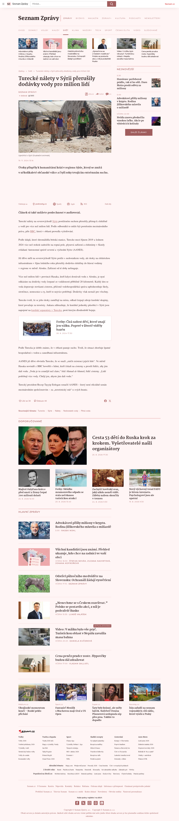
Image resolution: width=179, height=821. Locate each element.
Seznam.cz (170, 4)
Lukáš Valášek (78, 614)
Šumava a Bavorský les (122, 748)
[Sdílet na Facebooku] (105, 400)
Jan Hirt (45, 748)
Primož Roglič (47, 755)
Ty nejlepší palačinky (97, 741)
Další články (139, 132)
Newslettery (102, 791)
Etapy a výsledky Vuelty (50, 744)
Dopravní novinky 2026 (146, 748)
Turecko (41, 411)
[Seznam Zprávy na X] (83, 803)
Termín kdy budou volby (26, 751)
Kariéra (51, 786)
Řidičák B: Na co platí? (146, 751)
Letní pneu (97, 774)
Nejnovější (125, 69)
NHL (68, 759)
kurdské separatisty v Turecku (46, 310)
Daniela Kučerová (81, 641)
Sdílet (101, 94)
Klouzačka (96, 769)
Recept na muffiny (96, 744)
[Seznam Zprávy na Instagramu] (89, 803)
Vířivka (131, 769)
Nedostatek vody (70, 411)
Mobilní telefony (60, 774)
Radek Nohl (68, 530)
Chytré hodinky (127, 774)
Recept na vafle (95, 755)
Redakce (77, 786)
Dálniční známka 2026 (145, 744)
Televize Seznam (60, 791)
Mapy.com (69, 765)
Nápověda (59, 786)
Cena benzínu (103, 765)
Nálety (58, 411)
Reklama (85, 786)
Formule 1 (69, 755)
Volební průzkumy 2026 (26, 744)
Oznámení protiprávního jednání (137, 786)
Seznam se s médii (76, 791)
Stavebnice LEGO (73, 774)
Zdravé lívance (95, 748)
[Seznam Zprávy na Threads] (96, 803)
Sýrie (55, 221)
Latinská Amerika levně (122, 755)
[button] (27, 43)
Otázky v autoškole (144, 755)
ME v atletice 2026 (72, 751)
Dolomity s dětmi (120, 759)
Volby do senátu (23, 755)
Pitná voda (85, 411)
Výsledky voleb (23, 748)
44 (110, 94)
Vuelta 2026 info (47, 741)
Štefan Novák (77, 561)
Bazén (59, 769)
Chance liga (70, 741)
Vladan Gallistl (79, 664)
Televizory (116, 774)
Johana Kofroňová (67, 563)
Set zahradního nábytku (109, 769)
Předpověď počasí (80, 765)
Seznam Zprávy (27, 92)
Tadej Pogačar (47, 751)
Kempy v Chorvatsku (121, 741)
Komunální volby (24, 759)
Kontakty (68, 786)
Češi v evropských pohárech (118, 765)
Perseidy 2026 (92, 765)
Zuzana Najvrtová (98, 561)
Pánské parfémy (139, 774)
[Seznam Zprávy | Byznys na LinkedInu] (102, 803)
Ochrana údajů (96, 786)
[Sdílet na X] (110, 400)
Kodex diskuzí (90, 791)
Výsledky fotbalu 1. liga (74, 744)
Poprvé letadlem (119, 744)
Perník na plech (95, 759)
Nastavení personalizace (132, 791)
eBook (91, 94)
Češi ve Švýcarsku (120, 751)
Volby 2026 (22, 741)
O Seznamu (41, 786)
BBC (32, 231)
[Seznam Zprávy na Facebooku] (77, 803)
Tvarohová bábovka (96, 751)
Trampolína (79, 769)
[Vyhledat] (111, 4)
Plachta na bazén (68, 769)
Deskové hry (107, 774)
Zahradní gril (123, 769)
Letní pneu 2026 (143, 741)
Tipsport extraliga (72, 748)
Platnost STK (142, 759)
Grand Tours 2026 (48, 759)
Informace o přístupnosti (113, 786)
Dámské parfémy (86, 774)
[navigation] (3, 4)
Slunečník (88, 769)
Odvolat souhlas (115, 791)
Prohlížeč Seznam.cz (44, 791)
